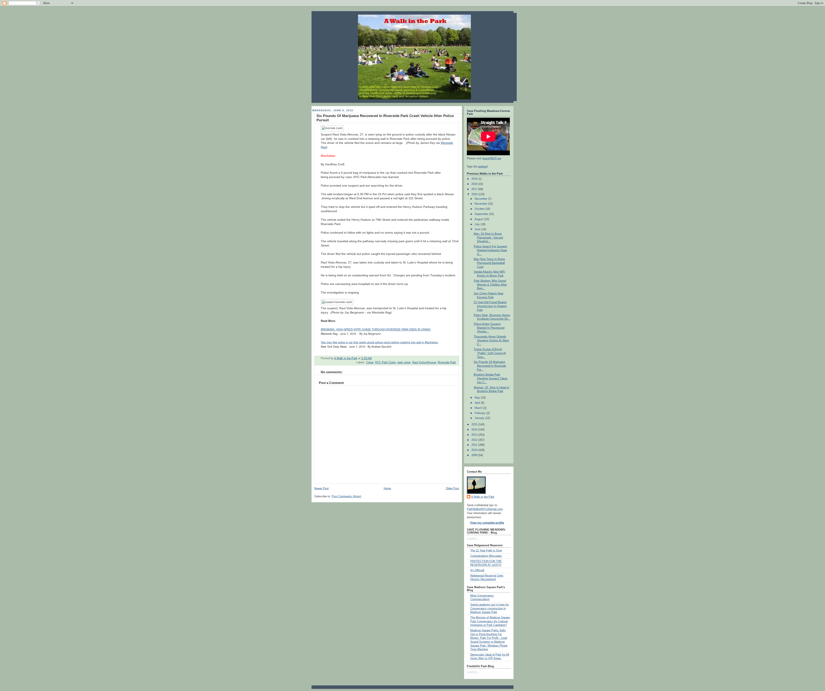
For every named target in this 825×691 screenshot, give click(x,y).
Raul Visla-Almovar (424, 362)
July (478, 224)
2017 (474, 189)
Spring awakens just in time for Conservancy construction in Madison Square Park (489, 608)
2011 (474, 444)
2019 (474, 178)
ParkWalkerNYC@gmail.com (485, 509)
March (479, 407)
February (480, 413)
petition (482, 166)
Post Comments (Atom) (346, 496)
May (478, 397)
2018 (474, 184)
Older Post (452, 488)
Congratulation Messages (486, 555)
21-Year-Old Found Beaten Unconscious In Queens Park (490, 306)
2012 (474, 439)
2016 (474, 194)
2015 (474, 424)
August (479, 219)
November (481, 203)
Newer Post (321, 488)
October (480, 208)
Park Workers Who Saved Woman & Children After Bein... (490, 284)
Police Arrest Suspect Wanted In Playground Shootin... (489, 328)
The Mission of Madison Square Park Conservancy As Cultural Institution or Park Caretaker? (490, 621)
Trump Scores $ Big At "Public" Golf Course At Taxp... (490, 353)
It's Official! (477, 570)
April (478, 402)
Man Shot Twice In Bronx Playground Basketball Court (489, 263)
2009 (474, 455)
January (480, 418)
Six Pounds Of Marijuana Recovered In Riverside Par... (490, 366)
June (478, 229)
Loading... (473, 538)
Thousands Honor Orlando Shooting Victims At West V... (491, 340)
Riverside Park (447, 362)
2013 (474, 434)
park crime (404, 362)
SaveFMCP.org (491, 158)
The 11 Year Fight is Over (486, 550)
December (481, 198)
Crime (369, 362)
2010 (474, 450)
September (482, 214)
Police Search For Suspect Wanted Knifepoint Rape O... (490, 250)
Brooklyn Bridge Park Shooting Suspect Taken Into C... (490, 378)
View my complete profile (487, 522)
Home (387, 488)
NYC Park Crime (385, 362)
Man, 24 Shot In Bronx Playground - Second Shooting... (488, 237)
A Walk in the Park (482, 496)
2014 (474, 429)
